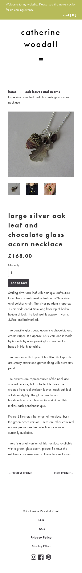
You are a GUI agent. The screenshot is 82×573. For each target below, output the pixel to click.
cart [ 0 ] (69, 15)
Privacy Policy (41, 537)
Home (12, 91)
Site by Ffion (41, 546)
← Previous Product (20, 472)
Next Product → (64, 472)
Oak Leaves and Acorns (42, 91)
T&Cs (41, 529)
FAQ (41, 520)
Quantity (13, 265)
